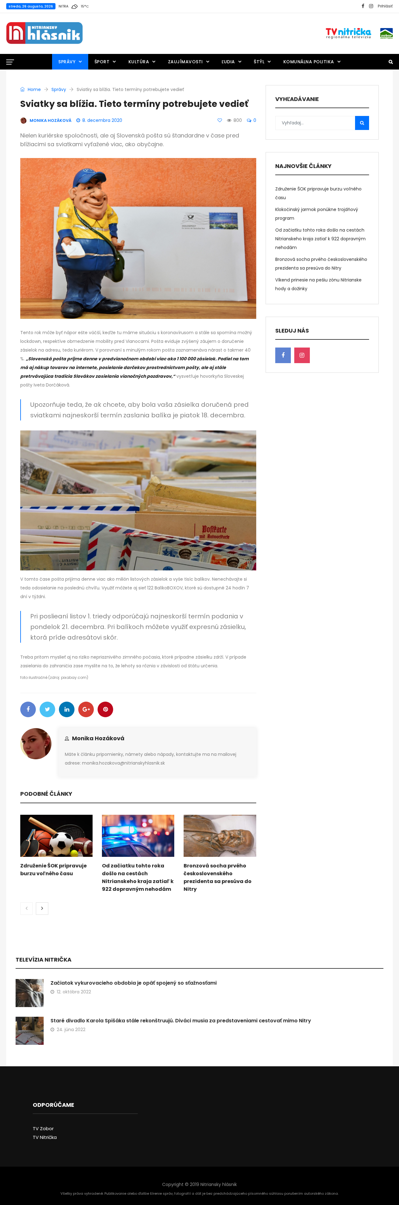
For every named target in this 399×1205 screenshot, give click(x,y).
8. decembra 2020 (102, 120)
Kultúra (138, 62)
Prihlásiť (385, 6)
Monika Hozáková (98, 738)
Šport (102, 62)
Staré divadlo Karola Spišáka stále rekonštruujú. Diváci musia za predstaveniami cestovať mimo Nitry (180, 1020)
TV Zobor (43, 1128)
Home (33, 89)
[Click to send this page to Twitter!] (47, 709)
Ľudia (228, 62)
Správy (66, 62)
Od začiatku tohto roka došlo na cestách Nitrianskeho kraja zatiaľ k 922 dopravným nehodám (320, 239)
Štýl (259, 62)
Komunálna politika (308, 62)
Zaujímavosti (185, 62)
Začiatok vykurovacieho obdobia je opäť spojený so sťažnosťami (133, 983)
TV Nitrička (45, 1137)
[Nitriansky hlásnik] (44, 33)
